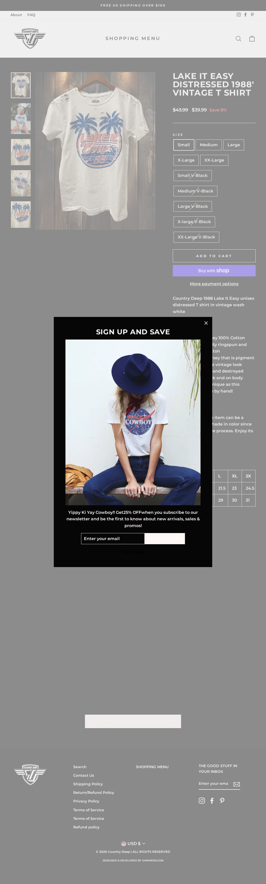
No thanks (133, 551)
